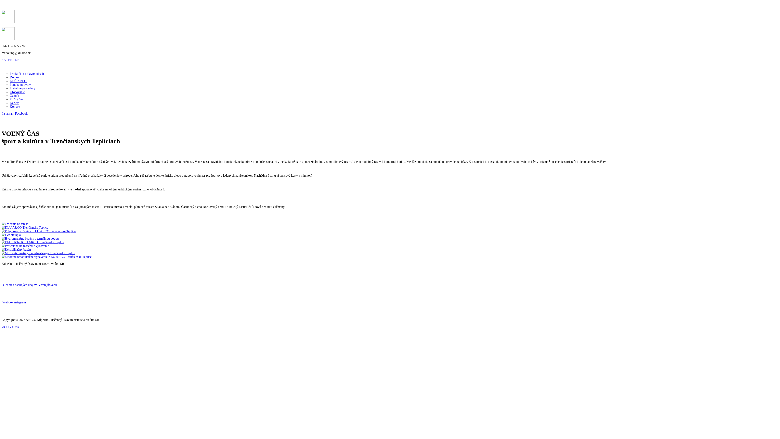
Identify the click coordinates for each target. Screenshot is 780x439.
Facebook (21, 113)
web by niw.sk (11, 326)
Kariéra (14, 103)
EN (10, 60)
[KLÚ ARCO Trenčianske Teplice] (15, 224)
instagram (19, 302)
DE (17, 60)
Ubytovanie (17, 92)
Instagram (8, 113)
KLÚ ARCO (18, 81)
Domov (15, 77)
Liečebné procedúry (22, 88)
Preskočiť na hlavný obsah (27, 73)
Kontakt (15, 106)
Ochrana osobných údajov (20, 285)
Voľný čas (16, 99)
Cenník (14, 95)
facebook (7, 302)
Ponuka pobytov (20, 84)
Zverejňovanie (48, 285)
